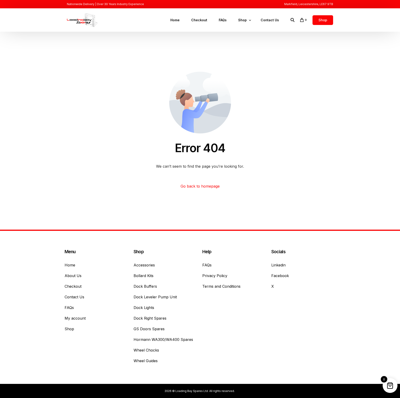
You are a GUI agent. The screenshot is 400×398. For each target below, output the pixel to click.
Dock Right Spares (150, 318)
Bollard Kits (143, 275)
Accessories (144, 265)
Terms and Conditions (221, 286)
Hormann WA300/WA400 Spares (163, 339)
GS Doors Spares (149, 329)
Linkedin (278, 265)
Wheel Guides (146, 360)
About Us (73, 275)
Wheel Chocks (146, 350)
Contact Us (74, 297)
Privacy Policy (214, 275)
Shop (69, 329)
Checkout (73, 286)
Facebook (280, 275)
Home (70, 265)
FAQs (69, 307)
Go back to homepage (200, 186)
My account (75, 318)
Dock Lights (144, 307)
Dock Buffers (145, 286)
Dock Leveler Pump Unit (155, 297)
